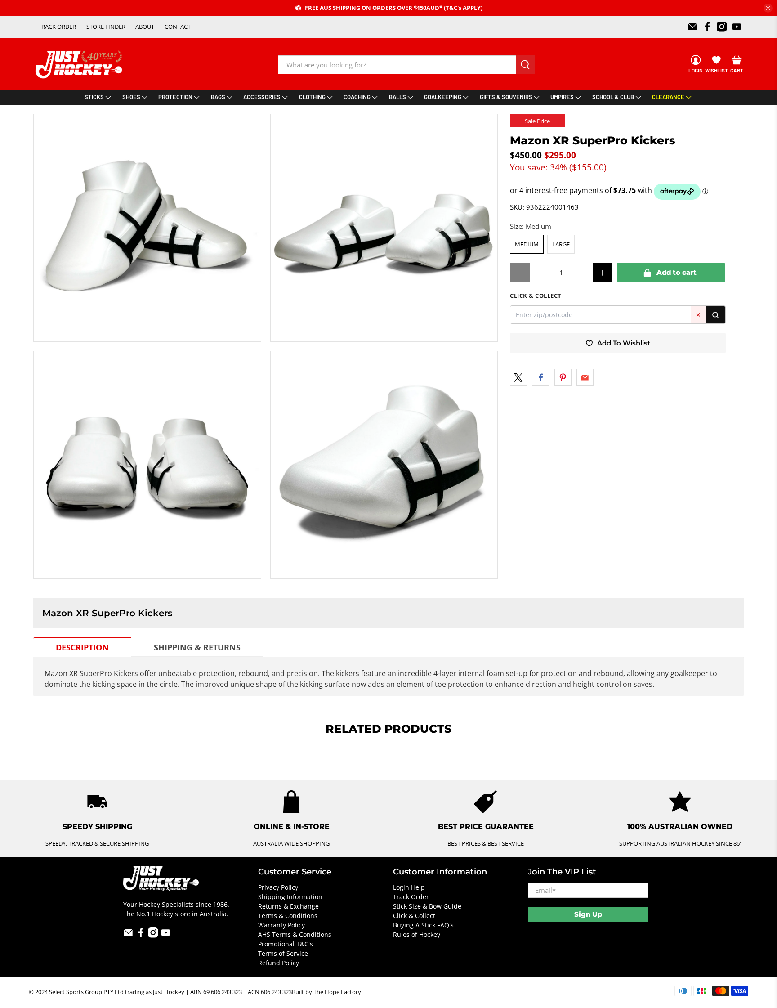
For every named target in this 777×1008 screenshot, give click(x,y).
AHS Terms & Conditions (294, 934)
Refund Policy (278, 963)
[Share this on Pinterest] (563, 377)
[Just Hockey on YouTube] (737, 27)
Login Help (409, 887)
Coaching (357, 96)
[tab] (82, 647)
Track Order (411, 896)
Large (561, 244)
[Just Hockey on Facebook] (707, 27)
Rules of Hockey (416, 934)
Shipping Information (290, 896)
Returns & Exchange (288, 906)
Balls (397, 96)
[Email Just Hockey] (693, 27)
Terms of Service (283, 953)
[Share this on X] (518, 377)
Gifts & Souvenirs (506, 96)
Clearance (668, 96)
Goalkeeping (442, 96)
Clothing (312, 96)
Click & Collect (414, 915)
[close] (768, 8)
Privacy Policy (278, 887)
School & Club (613, 96)
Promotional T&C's (285, 944)
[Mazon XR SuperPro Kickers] (147, 227)
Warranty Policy (281, 925)
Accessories (262, 96)
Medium (527, 244)
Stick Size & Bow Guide (427, 906)
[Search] (715, 315)
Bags (218, 96)
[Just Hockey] (80, 64)
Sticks (94, 96)
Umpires (562, 96)
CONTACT (178, 26)
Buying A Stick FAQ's (423, 925)
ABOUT (144, 26)
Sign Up (588, 914)
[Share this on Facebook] (540, 377)
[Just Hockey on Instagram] (722, 27)
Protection (175, 96)
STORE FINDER (105, 26)
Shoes (131, 96)
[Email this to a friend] (585, 377)
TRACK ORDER (57, 26)
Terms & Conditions (287, 915)
